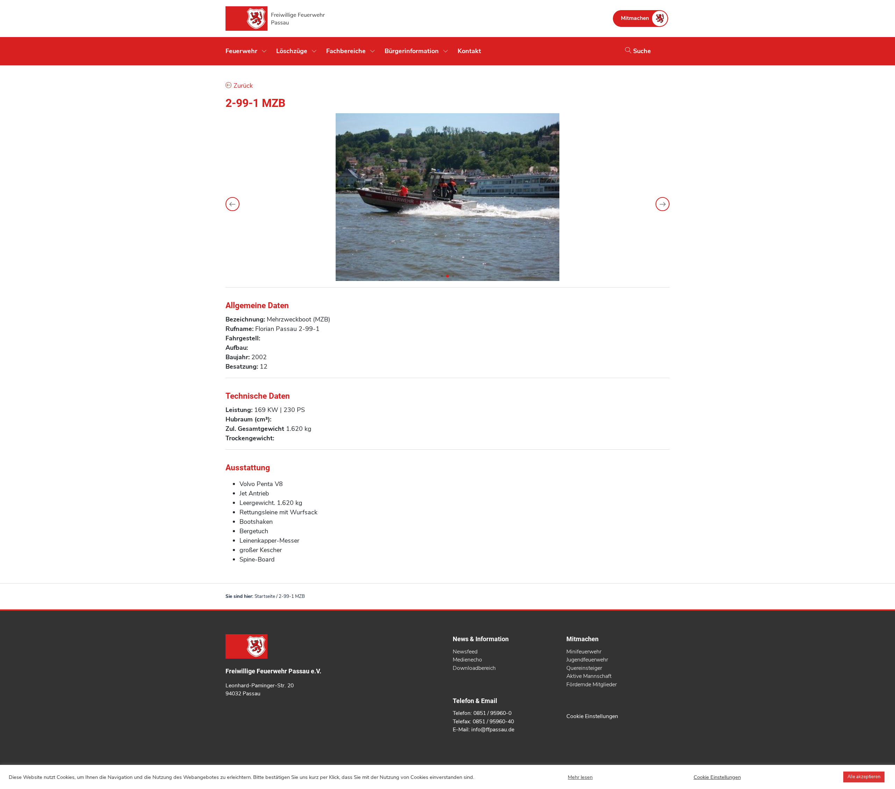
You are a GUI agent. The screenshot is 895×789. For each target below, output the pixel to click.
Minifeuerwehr (583, 652)
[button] (663, 204)
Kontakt (469, 51)
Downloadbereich (474, 668)
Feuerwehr (241, 51)
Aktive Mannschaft (588, 676)
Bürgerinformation (412, 51)
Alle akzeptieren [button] (863, 777)
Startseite (265, 596)
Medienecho (467, 660)
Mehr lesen (580, 777)
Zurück (242, 85)
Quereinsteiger (584, 668)
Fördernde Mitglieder (591, 684)
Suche (641, 51)
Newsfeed (465, 652)
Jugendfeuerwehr (587, 660)
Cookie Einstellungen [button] (592, 716)
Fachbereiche (346, 51)
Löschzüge (291, 51)
